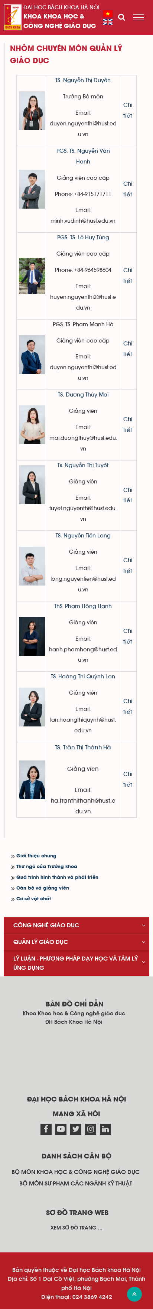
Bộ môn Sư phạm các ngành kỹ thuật (75, 1184)
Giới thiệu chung (36, 856)
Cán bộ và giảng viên (42, 888)
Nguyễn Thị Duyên (87, 80)
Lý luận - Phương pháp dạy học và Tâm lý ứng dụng (75, 963)
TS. (59, 80)
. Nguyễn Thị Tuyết (85, 465)
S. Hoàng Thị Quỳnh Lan (84, 676)
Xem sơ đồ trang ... (76, 1228)
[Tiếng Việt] (108, 13)
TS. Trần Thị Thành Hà (83, 747)
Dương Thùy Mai (86, 395)
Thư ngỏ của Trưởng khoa (46, 867)
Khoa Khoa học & (53, 17)
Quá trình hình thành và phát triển (57, 878)
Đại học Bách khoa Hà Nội (61, 7)
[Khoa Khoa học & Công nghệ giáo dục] (13, 17)
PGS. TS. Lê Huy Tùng (83, 237)
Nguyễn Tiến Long (87, 536)
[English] (108, 22)
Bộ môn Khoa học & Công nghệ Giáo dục (76, 1172)
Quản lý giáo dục (40, 942)
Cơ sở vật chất (33, 899)
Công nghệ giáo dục (59, 26)
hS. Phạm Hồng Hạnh (84, 606)
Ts (60, 465)
